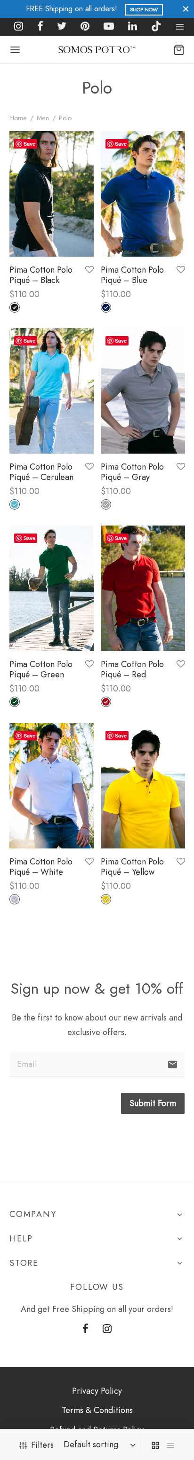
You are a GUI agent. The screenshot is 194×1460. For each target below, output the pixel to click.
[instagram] (18, 27)
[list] (170, 1444)
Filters (42, 1445)
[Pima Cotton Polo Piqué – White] (51, 785)
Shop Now (144, 9)
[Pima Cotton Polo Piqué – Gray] (143, 391)
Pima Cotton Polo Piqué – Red (132, 669)
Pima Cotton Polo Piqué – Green (41, 669)
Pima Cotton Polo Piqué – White (41, 867)
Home (18, 118)
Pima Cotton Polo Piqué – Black (41, 275)
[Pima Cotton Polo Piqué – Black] (51, 194)
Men (43, 118)
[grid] (155, 1444)
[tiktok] (156, 27)
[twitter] (62, 27)
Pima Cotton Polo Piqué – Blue (132, 275)
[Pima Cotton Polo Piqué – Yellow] (143, 785)
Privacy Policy (97, 1391)
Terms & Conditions (97, 1410)
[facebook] (40, 27)
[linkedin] (132, 27)
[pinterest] (85, 27)
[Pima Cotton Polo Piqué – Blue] (143, 194)
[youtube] (109, 27)
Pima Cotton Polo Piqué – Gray (132, 472)
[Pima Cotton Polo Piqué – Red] (143, 588)
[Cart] (179, 49)
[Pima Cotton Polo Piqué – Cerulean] (51, 391)
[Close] (185, 8)
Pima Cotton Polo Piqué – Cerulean (41, 472)
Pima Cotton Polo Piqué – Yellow (132, 867)
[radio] (14, 307)
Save (29, 143)
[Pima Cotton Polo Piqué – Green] (51, 588)
